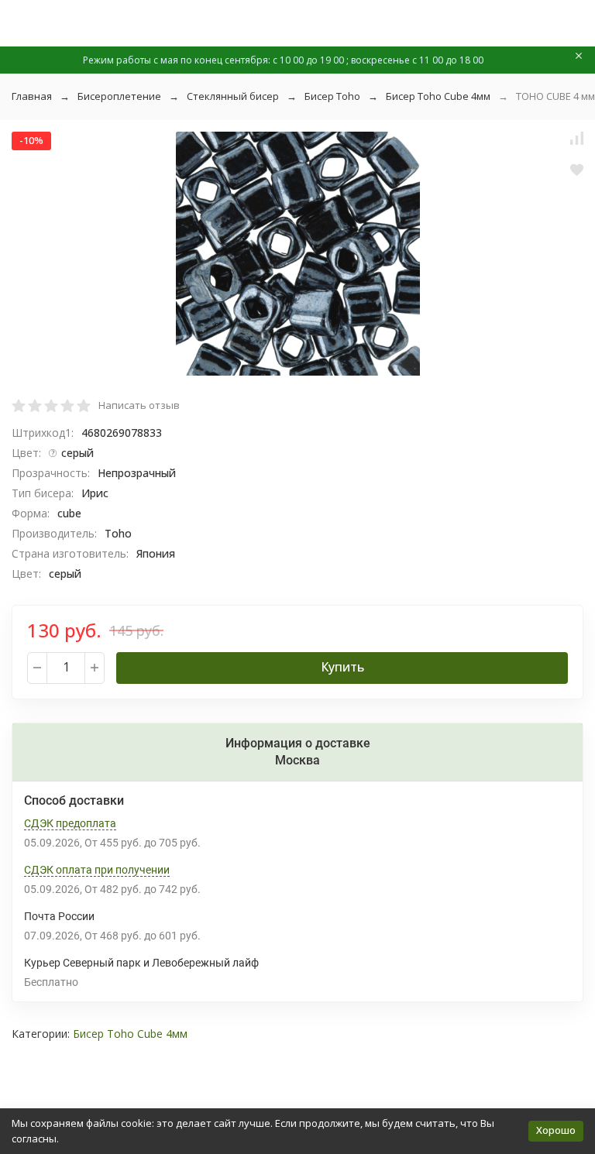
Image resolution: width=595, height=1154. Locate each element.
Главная (32, 96)
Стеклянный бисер (233, 96)
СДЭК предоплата (70, 823)
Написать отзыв (139, 405)
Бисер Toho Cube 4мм (438, 96)
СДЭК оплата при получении (97, 870)
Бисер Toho (332, 96)
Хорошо (556, 1130)
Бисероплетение (119, 96)
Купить (342, 666)
